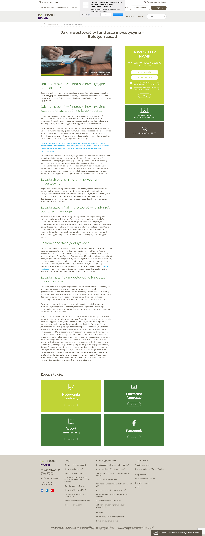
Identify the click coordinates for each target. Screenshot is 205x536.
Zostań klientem (140, 8)
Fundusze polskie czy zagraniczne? (111, 517)
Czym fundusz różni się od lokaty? (110, 469)
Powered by (85, 14)
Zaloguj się (158, 8)
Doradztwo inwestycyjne (74, 486)
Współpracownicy (142, 465)
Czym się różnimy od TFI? (75, 490)
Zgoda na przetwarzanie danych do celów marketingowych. (146, 88)
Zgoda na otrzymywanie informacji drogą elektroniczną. (146, 83)
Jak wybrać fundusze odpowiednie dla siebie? (112, 474)
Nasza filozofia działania (74, 473)
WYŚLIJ (144, 96)
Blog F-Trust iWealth (73, 505)
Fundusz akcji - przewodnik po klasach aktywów (112, 495)
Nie (106, 14)
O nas (140, 16)
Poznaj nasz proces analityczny (77, 501)
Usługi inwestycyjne (54, 24)
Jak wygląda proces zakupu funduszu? (76, 495)
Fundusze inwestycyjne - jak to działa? (112, 465)
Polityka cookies (142, 483)
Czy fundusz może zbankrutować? (111, 490)
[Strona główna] (47, 16)
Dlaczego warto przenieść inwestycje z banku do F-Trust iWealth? (77, 480)
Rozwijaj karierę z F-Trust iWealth (149, 469)
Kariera (74, 8)
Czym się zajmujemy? (73, 469)
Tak (118, 14)
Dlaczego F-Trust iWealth (75, 465)
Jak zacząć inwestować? (106, 480)
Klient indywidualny (46, 8)
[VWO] (90, 14)
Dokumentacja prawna (145, 479)
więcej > (71, 405)
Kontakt (125, 8)
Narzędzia (129, 16)
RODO (138, 487)
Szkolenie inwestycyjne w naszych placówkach (110, 506)
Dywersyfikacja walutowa (107, 521)
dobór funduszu (53, 281)
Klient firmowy (62, 8)
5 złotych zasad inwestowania (108, 501)
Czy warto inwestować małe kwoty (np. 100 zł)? (114, 485)
